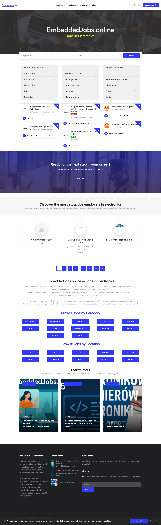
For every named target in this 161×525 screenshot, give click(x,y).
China (30, 359)
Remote (80, 336)
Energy (55, 329)
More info (154, 521)
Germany (105, 352)
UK (81, 352)
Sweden (130, 359)
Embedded (105, 329)
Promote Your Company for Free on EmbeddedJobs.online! (67, 463)
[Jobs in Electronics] (10, 5)
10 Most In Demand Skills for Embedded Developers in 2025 (67, 473)
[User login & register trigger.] (139, 5)
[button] (60, 5)
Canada (130, 352)
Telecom (130, 322)
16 (84, 268)
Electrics (55, 336)
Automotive (105, 322)
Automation (55, 322)
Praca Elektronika (67, 482)
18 (96, 268)
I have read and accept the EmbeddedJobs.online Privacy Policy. (112, 476)
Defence (130, 329)
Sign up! (88, 490)
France (80, 359)
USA (30, 352)
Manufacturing (80, 329)
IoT (30, 329)
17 (90, 268)
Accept (139, 521)
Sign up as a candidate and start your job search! (80, 169)
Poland (55, 359)
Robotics (80, 322)
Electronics (30, 322)
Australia (105, 359)
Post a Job (149, 5)
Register (80, 178)
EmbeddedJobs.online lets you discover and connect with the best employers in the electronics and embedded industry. (80, 208)
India (55, 352)
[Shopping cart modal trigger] (134, 5)
